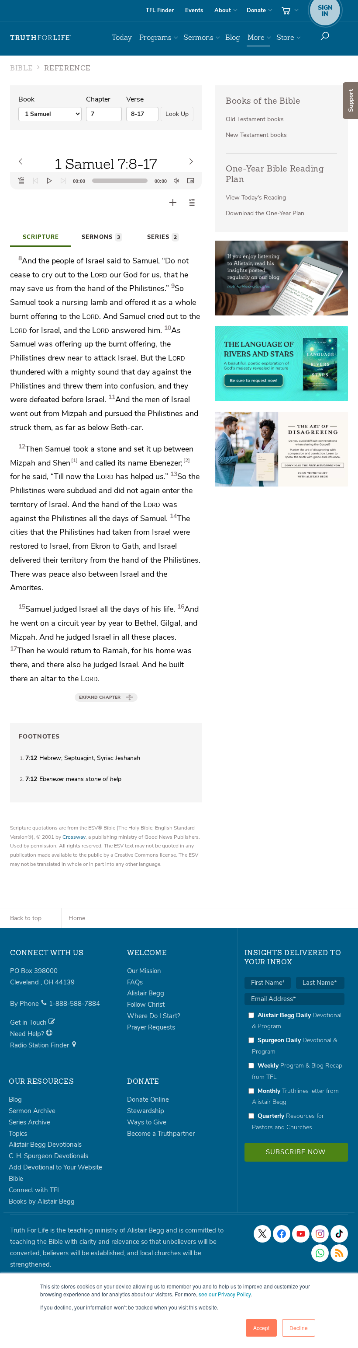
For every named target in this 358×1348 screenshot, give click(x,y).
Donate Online (148, 1099)
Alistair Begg (145, 993)
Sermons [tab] (101, 237)
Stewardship (145, 1110)
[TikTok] (339, 1234)
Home (77, 918)
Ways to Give (146, 1122)
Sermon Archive (32, 1110)
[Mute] (176, 180)
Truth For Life (40, 37)
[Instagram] (320, 1234)
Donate (256, 10)
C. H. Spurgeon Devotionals (48, 1156)
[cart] (289, 10)
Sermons (198, 37)
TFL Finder (160, 10)
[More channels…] (339, 1253)
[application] (106, 180)
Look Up (177, 114)
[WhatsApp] (320, 1253)
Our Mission (144, 970)
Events (194, 10)
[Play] (49, 180)
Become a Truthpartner (161, 1133)
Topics (18, 1133)
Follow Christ (146, 1004)
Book (26, 99)
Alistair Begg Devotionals (45, 1144)
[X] (262, 1234)
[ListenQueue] (21, 180)
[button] (192, 202)
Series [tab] (162, 237)
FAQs (135, 982)
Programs (155, 37)
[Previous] (35, 180)
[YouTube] (301, 1234)
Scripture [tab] (41, 237)
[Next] (63, 180)
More (256, 37)
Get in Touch (29, 1022)
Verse (135, 99)
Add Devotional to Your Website (55, 1167)
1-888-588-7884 (74, 1003)
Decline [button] (298, 1327)
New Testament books (256, 135)
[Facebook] (281, 1234)
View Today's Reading (256, 197)
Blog (232, 37)
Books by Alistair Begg (42, 1201)
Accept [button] (261, 1327)
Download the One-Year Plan (265, 213)
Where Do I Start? (153, 1016)
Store (285, 37)
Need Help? (28, 1033)
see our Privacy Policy (225, 1294)
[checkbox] (294, 1071)
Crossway (74, 836)
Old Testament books (255, 119)
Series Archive (29, 1122)
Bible (16, 1178)
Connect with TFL (35, 1190)
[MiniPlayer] (190, 180)
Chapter (98, 99)
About (222, 10)
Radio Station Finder (40, 1045)
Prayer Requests (151, 1027)
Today (122, 37)
